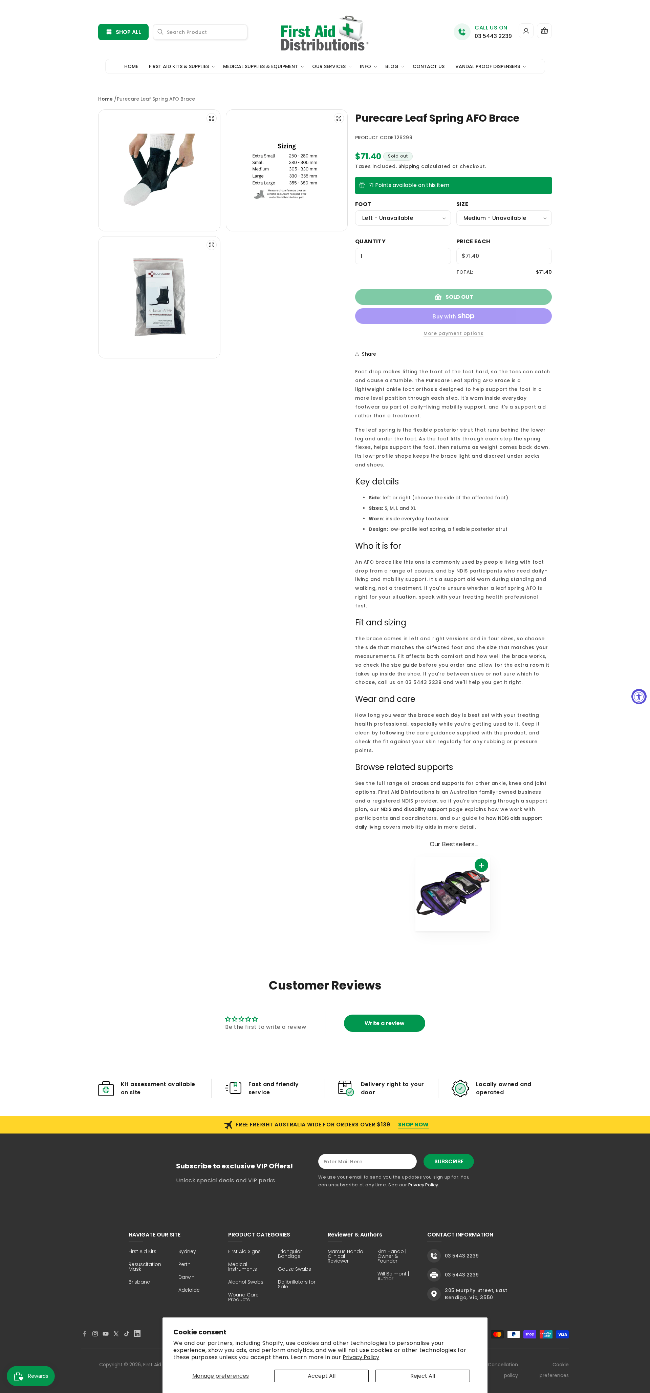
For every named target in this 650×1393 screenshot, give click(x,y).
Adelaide (189, 1290)
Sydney (187, 1252)
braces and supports (437, 783)
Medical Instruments (242, 1267)
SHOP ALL (128, 32)
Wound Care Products (243, 1297)
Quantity (370, 241)
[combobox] (200, 32)
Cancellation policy (503, 1370)
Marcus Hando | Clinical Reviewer (347, 1256)
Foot (363, 204)
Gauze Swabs (294, 1269)
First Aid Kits (142, 1252)
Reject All (422, 1376)
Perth (184, 1265)
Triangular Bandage (290, 1254)
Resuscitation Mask (145, 1267)
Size (462, 204)
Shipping (408, 166)
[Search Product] (160, 31)
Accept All (321, 1376)
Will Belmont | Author (393, 1276)
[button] (544, 30)
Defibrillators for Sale (297, 1285)
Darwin (186, 1278)
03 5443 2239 (493, 36)
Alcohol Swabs (245, 1282)
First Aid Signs (244, 1252)
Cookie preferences (554, 1370)
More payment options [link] (453, 333)
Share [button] (369, 354)
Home (105, 99)
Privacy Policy (361, 1357)
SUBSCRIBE (448, 1161)
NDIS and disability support (414, 809)
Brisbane (139, 1282)
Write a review (385, 1023)
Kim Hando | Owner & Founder (391, 1256)
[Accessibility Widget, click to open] (639, 696)
